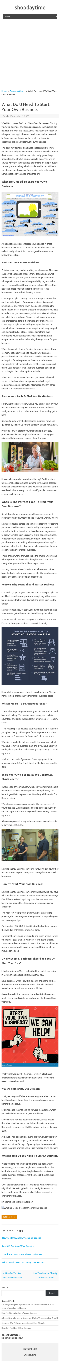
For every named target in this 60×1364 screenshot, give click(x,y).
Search (5, 1287)
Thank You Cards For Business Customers (22, 1254)
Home (4, 91)
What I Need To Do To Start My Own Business (24, 1262)
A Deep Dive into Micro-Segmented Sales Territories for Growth (30, 1318)
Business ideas (17, 91)
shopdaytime (30, 7)
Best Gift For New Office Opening (18, 1246)
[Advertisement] (30, 55)
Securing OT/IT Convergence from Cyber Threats (23, 1323)
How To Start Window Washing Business (21, 1238)
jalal (8, 116)
